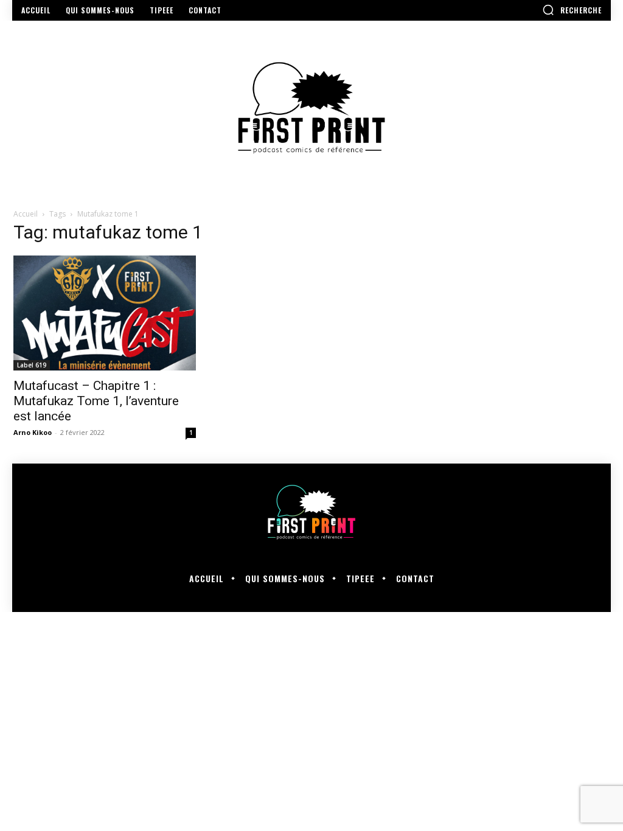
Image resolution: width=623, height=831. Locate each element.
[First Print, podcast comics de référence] (311, 108)
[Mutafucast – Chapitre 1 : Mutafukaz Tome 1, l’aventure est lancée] (104, 313)
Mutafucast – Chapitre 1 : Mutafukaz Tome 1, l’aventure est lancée (96, 400)
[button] (572, 10)
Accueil (25, 214)
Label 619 (31, 365)
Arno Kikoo (32, 432)
